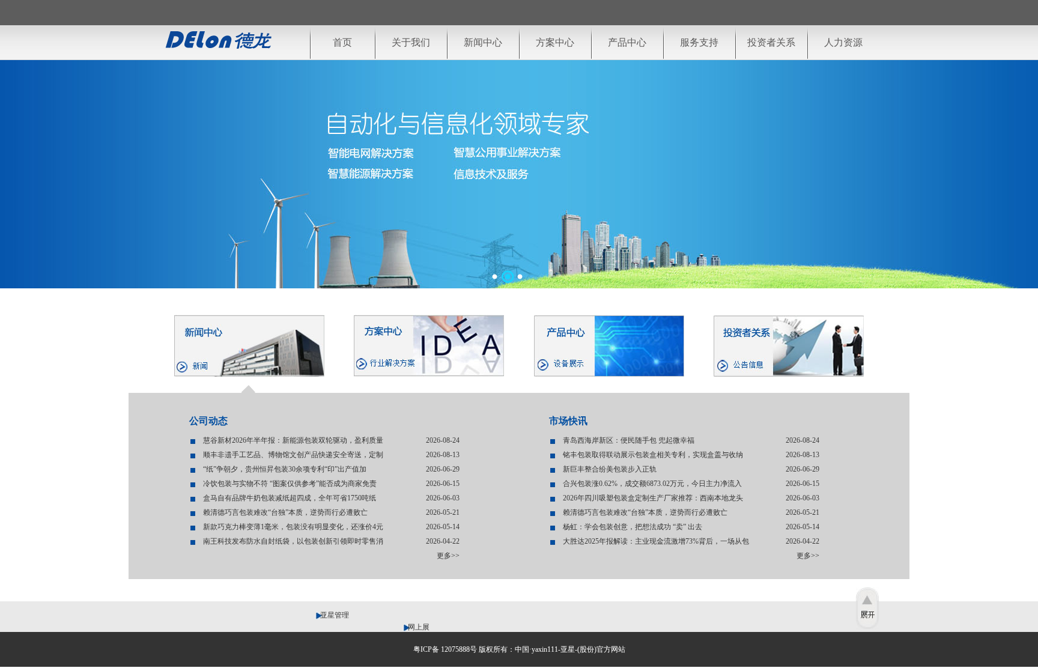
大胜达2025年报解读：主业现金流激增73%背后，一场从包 (656, 541)
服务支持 (699, 42)
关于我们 (411, 42)
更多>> (448, 555)
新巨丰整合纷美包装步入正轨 (610, 469)
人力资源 (843, 42)
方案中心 (555, 42)
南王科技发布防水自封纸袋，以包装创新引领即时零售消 (293, 541)
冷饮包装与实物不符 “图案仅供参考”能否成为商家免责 (290, 483)
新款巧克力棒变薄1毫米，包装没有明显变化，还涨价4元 (293, 527)
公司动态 (208, 421)
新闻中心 (483, 42)
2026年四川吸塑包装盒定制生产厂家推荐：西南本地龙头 (653, 498)
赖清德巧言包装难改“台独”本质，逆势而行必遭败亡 (285, 512)
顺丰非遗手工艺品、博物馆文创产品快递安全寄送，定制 (293, 455)
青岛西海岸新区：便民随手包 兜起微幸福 (628, 440)
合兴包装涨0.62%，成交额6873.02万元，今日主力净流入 (652, 483)
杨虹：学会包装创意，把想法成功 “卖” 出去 (632, 527)
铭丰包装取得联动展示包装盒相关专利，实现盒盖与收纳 (653, 455)
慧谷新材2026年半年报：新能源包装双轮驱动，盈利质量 (293, 440)
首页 (342, 42)
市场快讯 (568, 421)
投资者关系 (771, 42)
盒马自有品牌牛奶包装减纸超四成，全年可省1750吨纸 (289, 498)
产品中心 (627, 42)
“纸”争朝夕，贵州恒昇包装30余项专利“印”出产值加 (284, 469)
